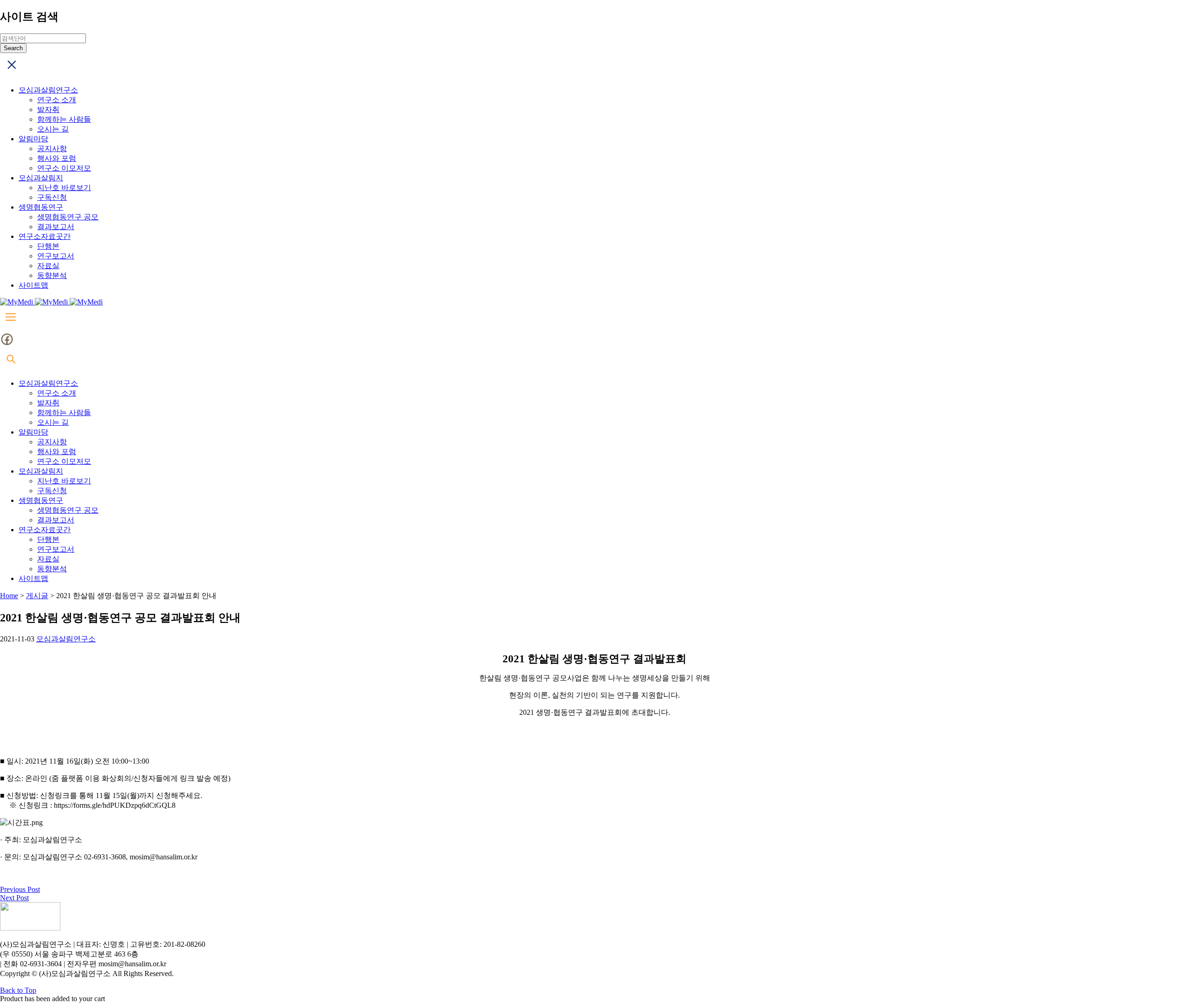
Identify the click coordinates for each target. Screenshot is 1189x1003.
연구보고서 (55, 256)
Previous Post (20, 889)
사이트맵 (33, 285)
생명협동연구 (41, 207)
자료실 (48, 266)
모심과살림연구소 (48, 90)
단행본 (48, 246)
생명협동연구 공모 (67, 217)
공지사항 (52, 148)
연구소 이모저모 (64, 168)
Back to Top (18, 990)
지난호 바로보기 (64, 187)
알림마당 (33, 139)
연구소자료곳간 (45, 236)
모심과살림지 (41, 178)
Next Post (14, 898)
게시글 (37, 596)
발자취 (48, 109)
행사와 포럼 (56, 158)
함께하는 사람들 (64, 119)
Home (9, 596)
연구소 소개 (56, 100)
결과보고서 (55, 227)
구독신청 (52, 197)
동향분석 (52, 275)
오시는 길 (53, 129)
